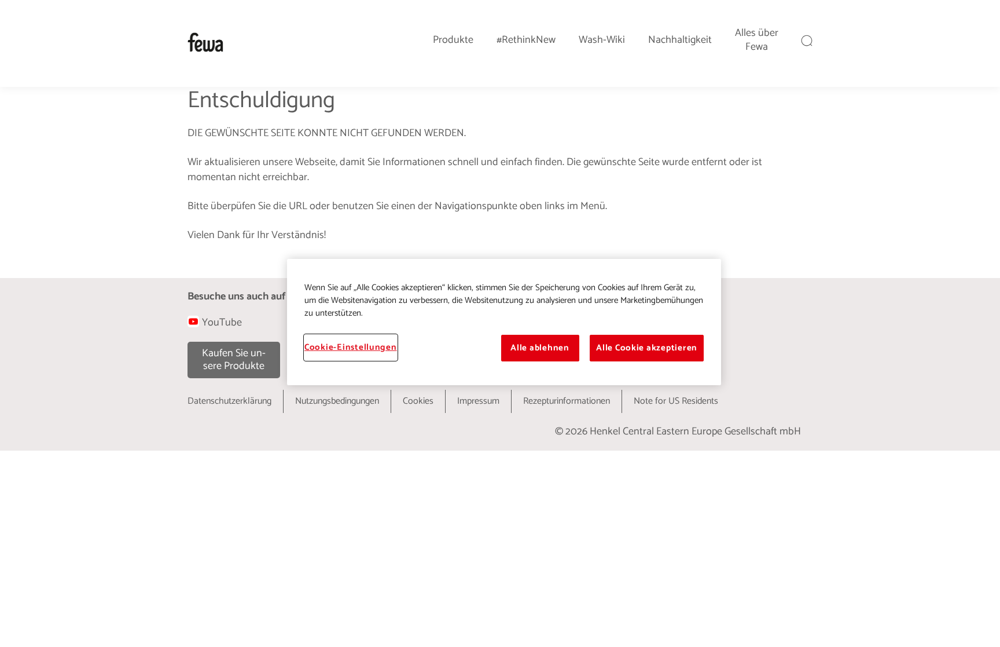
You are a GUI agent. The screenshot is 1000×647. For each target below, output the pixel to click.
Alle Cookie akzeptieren (646, 348)
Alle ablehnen (539, 348)
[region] (504, 322)
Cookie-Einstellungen (350, 347)
